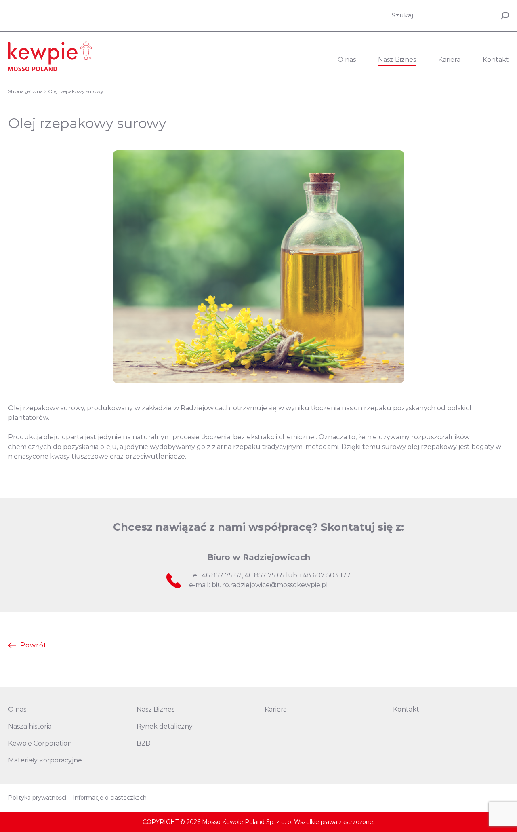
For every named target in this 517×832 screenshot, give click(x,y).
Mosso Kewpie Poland (50, 55)
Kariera (449, 59)
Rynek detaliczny (165, 726)
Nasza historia (30, 726)
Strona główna (25, 91)
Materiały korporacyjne (45, 760)
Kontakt (496, 59)
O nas (347, 59)
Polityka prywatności (37, 797)
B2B (143, 743)
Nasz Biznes (397, 59)
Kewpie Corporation (40, 743)
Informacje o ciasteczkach (110, 797)
